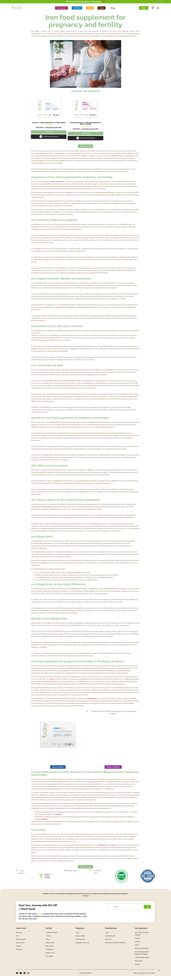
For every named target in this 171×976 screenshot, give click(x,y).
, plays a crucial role (57, 181)
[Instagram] (28, 973)
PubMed (58, 814)
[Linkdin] (25, 973)
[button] (160, 2)
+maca (101, 8)
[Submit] (147, 907)
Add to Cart (49, 132)
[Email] (21, 973)
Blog (113, 8)
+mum (89, 8)
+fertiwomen (61, 8)
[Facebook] (17, 973)
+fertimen (77, 8)
